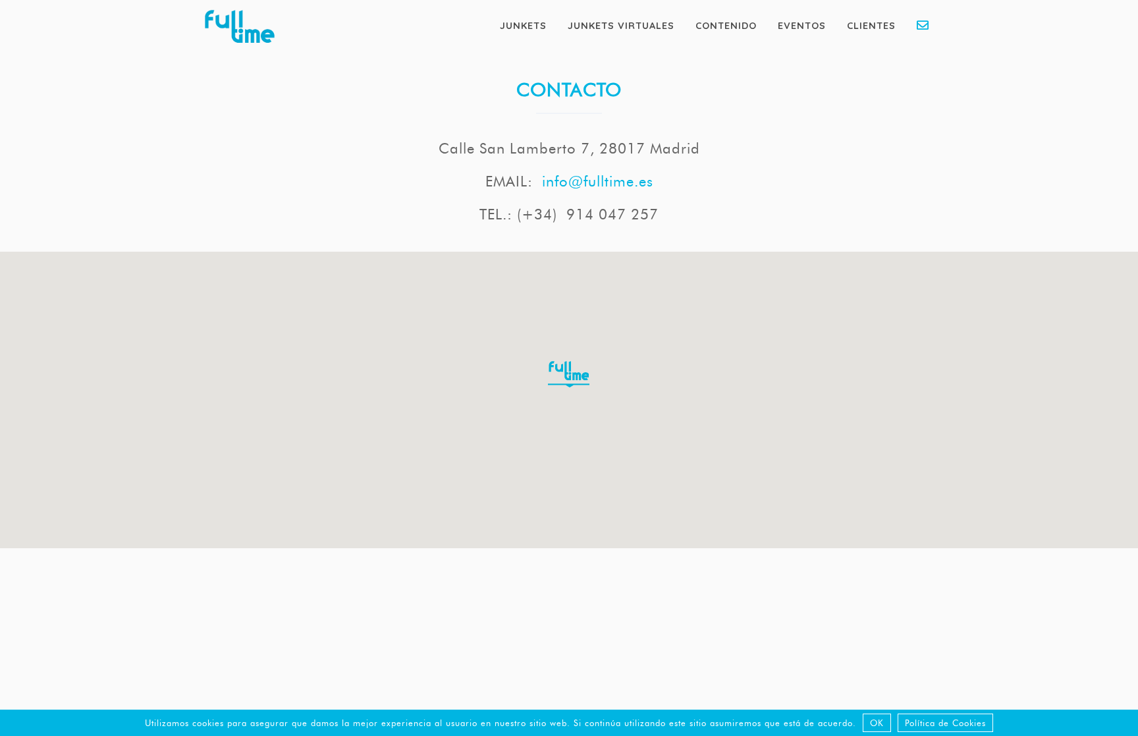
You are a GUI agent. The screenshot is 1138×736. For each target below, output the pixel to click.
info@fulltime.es (597, 181)
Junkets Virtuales (621, 26)
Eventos (802, 26)
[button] (568, 380)
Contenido (726, 26)
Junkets (523, 26)
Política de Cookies (945, 723)
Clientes (871, 26)
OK (877, 723)
